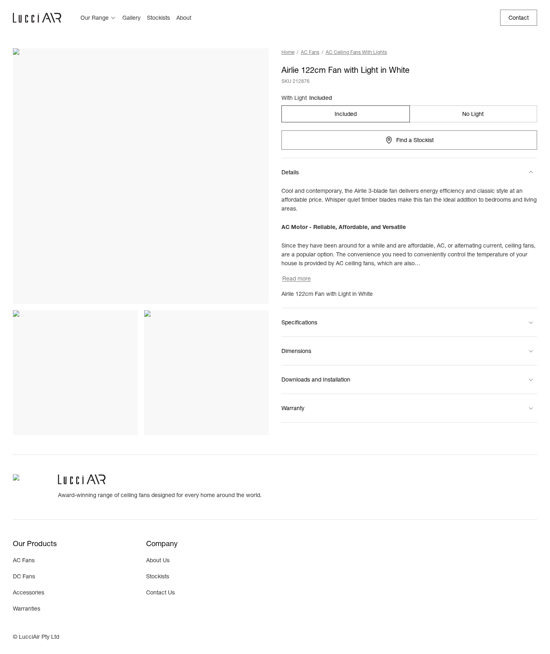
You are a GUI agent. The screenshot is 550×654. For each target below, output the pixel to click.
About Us (158, 560)
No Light (473, 114)
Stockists (158, 17)
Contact (519, 17)
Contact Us (160, 592)
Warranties (26, 608)
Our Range (95, 17)
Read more (296, 278)
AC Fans (310, 52)
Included (346, 114)
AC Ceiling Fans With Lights (356, 52)
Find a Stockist (415, 140)
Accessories (28, 592)
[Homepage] (37, 18)
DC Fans (24, 576)
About (183, 17)
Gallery (131, 17)
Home (287, 52)
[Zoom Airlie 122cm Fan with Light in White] (141, 176)
